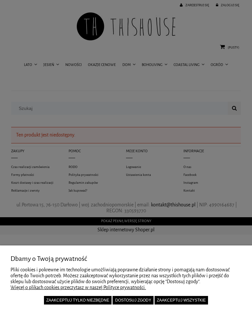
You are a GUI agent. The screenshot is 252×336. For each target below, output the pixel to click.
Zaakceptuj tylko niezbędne (77, 300)
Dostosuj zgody (133, 300)
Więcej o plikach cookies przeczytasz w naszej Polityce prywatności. (78, 287)
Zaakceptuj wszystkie (181, 300)
